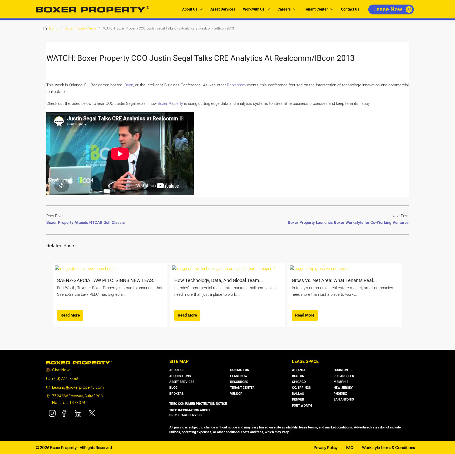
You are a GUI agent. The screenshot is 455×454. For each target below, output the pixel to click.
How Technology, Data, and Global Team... (218, 280)
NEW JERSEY (343, 387)
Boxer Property (170, 103)
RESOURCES (239, 382)
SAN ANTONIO (344, 399)
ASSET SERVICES (181, 382)
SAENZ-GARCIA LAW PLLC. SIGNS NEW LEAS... (107, 280)
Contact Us (350, 9)
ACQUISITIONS (180, 376)
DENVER (298, 399)
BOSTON (298, 376)
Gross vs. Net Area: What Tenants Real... (334, 280)
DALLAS (298, 394)
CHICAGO (299, 382)
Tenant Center (316, 9)
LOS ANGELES (344, 376)
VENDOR (236, 394)
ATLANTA (298, 370)
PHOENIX (340, 394)
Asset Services (222, 9)
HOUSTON (341, 370)
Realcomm (236, 85)
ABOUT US (176, 370)
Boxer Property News (80, 28)
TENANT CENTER (242, 387)
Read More (70, 315)
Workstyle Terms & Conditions (388, 447)
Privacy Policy (326, 447)
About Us (189, 9)
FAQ (350, 447)
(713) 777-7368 (65, 378)
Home (53, 29)
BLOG (173, 387)
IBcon (128, 85)
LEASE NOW (239, 376)
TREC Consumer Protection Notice (198, 404)
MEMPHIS (341, 382)
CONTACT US (239, 370)
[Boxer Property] (79, 362)
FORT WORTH (302, 405)
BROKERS (176, 394)
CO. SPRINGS (301, 387)
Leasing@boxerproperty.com (78, 387)
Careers (284, 9)
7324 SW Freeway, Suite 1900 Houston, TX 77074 (77, 399)
